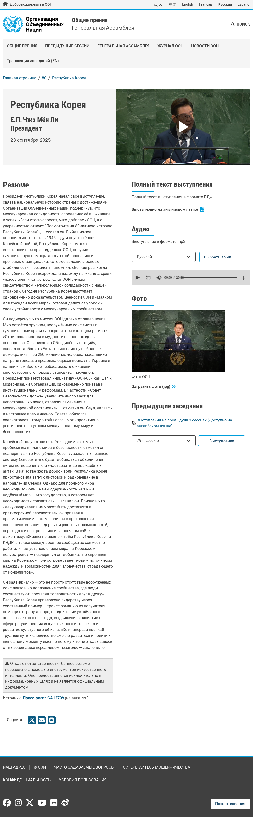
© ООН (40, 767)
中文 (172, 4)
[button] (137, 277)
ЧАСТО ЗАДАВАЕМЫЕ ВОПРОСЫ (84, 767)
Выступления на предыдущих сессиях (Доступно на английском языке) (184, 423)
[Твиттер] (32, 720)
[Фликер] (53, 803)
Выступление (221, 441)
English (187, 4)
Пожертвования (230, 803)
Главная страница (19, 78)
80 (44, 78)
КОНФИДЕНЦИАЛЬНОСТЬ (27, 780)
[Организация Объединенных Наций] (33, 24)
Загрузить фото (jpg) (151, 386)
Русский (225, 4)
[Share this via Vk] (52, 720)
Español (244, 4)
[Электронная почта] (42, 720)
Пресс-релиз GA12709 (43, 698)
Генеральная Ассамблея (123, 46)
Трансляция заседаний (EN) (33, 60)
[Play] (182, 127)
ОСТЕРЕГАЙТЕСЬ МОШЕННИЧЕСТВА (156, 767)
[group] (158, 277)
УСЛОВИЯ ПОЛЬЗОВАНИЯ (82, 780)
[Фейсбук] (7, 803)
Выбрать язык (217, 257)
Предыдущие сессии (67, 46)
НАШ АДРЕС (14, 767)
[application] (191, 277)
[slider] (208, 278)
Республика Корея (69, 78)
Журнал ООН (170, 46)
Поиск (243, 24)
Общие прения (90, 20)
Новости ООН (205, 46)
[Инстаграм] (18, 803)
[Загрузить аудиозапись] (243, 278)
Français (205, 4)
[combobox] (164, 257)
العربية (158, 4)
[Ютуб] (42, 803)
